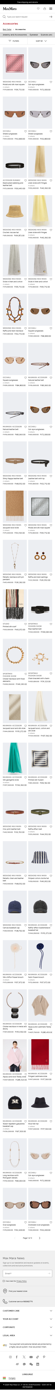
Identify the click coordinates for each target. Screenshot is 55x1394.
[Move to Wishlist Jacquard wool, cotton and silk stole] (51, 726)
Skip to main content (10, 1)
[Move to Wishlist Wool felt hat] (51, 1121)
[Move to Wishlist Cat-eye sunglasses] (51, 82)
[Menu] (50, 9)
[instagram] (10, 1357)
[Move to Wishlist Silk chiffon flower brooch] (25, 975)
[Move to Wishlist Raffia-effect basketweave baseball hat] (51, 925)
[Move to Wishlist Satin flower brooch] (51, 975)
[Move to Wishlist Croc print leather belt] (25, 826)
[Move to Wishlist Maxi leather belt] (51, 624)
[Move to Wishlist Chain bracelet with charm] (51, 673)
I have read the (16, 1281)
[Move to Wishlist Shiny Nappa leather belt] (25, 476)
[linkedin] (37, 1364)
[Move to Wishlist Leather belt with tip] (51, 476)
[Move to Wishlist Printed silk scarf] (25, 624)
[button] (13, 41)
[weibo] (17, 1364)
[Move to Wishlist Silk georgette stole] (25, 777)
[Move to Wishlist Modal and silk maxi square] (25, 82)
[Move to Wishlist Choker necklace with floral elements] (26, 674)
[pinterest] (44, 1357)
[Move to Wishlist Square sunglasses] (51, 328)
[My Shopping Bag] (45, 8)
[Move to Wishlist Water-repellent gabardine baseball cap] (25, 1121)
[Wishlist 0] (38, 8)
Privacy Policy (21, 1281)
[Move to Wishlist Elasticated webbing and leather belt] (25, 180)
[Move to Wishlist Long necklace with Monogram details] (25, 1173)
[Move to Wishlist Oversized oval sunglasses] (51, 1222)
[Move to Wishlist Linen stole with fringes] (51, 180)
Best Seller (7, 29)
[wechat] (31, 1364)
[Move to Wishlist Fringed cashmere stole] (51, 1074)
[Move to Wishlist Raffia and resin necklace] (25, 328)
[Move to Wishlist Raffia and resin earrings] (51, 574)
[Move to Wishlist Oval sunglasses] (25, 1222)
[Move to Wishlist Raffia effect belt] (51, 826)
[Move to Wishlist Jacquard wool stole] (25, 525)
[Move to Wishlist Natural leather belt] (51, 377)
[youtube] (31, 1357)
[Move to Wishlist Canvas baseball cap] (25, 925)
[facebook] (17, 1357)
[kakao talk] (24, 1364)
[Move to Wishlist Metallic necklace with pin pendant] (25, 574)
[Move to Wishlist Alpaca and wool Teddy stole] (26, 1074)
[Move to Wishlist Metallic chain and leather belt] (25, 876)
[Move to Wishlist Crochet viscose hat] (25, 230)
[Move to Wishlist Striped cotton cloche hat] (51, 876)
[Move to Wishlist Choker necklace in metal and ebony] (25, 1024)
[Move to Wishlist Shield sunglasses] (25, 131)
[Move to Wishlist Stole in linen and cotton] (25, 279)
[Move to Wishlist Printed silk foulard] (51, 777)
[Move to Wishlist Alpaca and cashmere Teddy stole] (51, 1024)
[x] (24, 1357)
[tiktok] (37, 1357)
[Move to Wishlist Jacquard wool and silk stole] (25, 726)
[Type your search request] (50, 16)
